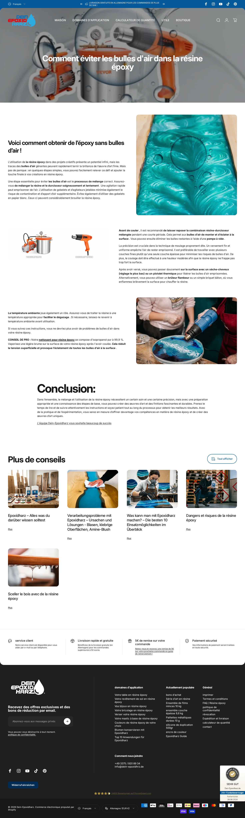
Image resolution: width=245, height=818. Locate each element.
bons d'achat (173, 694)
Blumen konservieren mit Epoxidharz (129, 731)
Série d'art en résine (178, 698)
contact (207, 726)
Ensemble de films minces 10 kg (177, 705)
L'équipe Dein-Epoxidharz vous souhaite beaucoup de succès (74, 423)
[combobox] (17, 4)
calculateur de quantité (216, 722)
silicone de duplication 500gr (179, 726)
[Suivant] (163, 4)
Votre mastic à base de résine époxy (136, 718)
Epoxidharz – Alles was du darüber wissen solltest (29, 517)
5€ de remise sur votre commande (150, 642)
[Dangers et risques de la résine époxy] (211, 489)
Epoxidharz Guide (176, 736)
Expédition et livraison (216, 718)
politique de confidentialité (211, 709)
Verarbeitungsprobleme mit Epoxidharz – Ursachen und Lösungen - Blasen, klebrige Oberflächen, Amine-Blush (89, 522)
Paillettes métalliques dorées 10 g (178, 719)
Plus (10, 529)
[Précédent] (81, 4)
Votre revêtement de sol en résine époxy (135, 700)
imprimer (208, 694)
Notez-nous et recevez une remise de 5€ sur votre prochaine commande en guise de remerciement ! (154, 651)
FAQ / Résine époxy (214, 703)
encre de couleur (176, 732)
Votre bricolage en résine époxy (133, 710)
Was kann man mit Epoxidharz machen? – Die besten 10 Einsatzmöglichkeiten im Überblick (151, 522)
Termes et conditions (215, 698)
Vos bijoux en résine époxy (130, 706)
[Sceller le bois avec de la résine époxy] (33, 567)
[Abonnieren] (67, 721)
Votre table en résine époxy (131, 694)
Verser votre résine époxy (130, 714)
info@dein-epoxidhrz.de (129, 766)
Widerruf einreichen (23, 785)
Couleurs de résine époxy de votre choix (135, 724)
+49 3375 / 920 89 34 (127, 763)
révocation (209, 714)
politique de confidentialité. (22, 734)
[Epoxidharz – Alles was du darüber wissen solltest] (33, 489)
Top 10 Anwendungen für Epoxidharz (129, 739)
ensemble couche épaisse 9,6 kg (176, 712)
